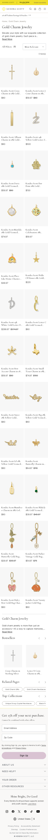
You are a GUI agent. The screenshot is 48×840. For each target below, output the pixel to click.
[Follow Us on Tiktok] (31, 812)
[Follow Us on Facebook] (13, 812)
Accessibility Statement (30, 826)
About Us (8, 765)
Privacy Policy (21, 748)
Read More (7, 39)
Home (5, 21)
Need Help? (9, 771)
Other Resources (13, 786)
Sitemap (14, 829)
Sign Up (24, 755)
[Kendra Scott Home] (8, 2)
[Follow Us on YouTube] (38, 812)
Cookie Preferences (28, 829)
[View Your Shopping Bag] (39, 8)
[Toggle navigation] (44, 8)
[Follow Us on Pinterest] (25, 812)
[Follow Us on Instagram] (7, 812)
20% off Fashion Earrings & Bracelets (15, 15)
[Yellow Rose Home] (24, 2)
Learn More (32, 804)
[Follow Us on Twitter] (19, 812)
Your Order (9, 780)
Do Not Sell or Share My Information (24, 833)
